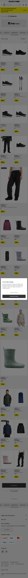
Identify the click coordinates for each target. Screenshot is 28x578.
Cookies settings (14, 292)
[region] (14, 289)
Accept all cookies (14, 296)
